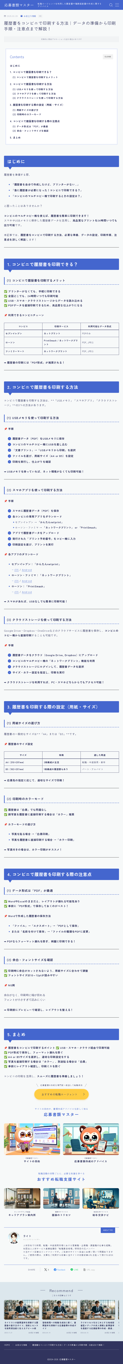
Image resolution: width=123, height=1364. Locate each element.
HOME (7, 1345)
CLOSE (108, 57)
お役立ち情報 (30, 16)
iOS (16, 569)
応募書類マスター (19, 5)
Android (27, 569)
